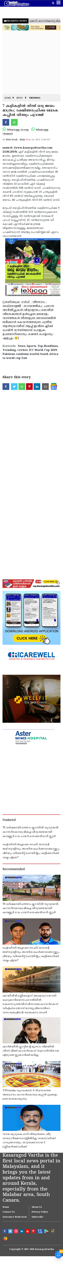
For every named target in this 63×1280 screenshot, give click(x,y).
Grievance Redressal (15, 1217)
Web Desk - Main (15, 139)
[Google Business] (39, 1230)
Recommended (14, 869)
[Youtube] (27, 1231)
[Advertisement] (31, 62)
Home (8, 98)
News (19, 98)
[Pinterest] (33, 1231)
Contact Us (9, 1212)
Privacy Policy (40, 1212)
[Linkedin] (22, 1231)
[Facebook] (5, 1231)
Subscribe (37, 1217)
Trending (34, 98)
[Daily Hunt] (52, 1231)
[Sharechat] (5, 1238)
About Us (37, 1207)
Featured (9, 820)
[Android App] (46, 1230)
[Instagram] (16, 1231)
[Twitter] (10, 1231)
